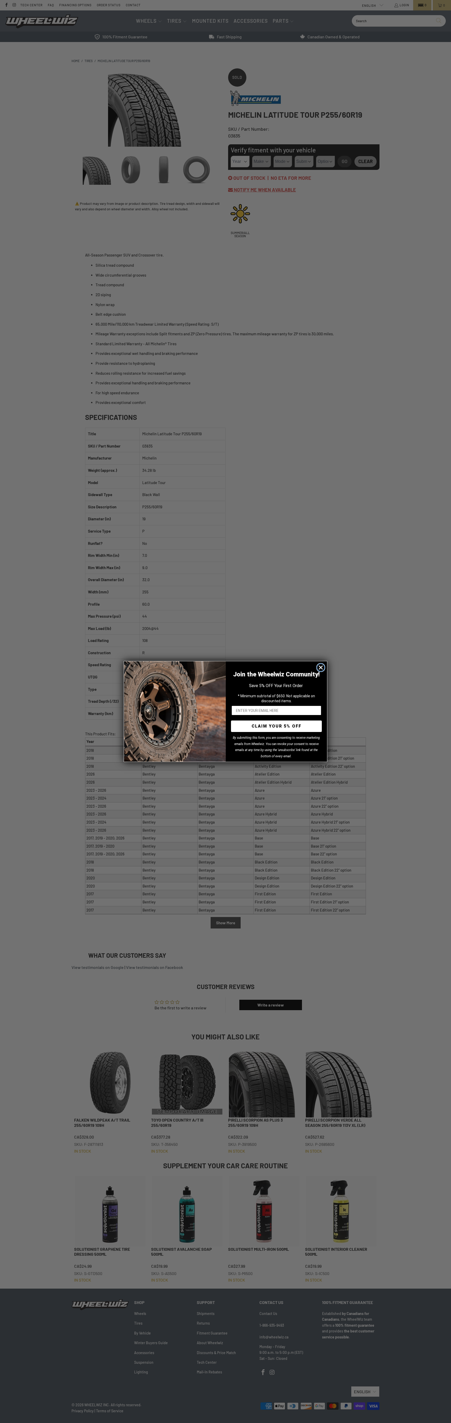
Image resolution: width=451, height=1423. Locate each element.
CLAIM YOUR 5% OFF (276, 726)
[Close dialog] (321, 667)
